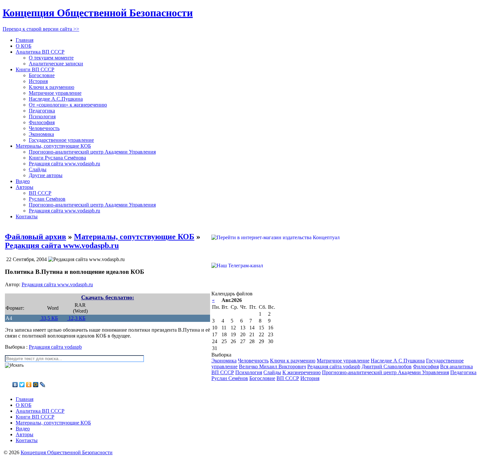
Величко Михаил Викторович (272, 366)
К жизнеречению (301, 372)
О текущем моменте (51, 57)
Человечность (44, 128)
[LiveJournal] (42, 384)
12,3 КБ (76, 318)
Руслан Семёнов (47, 199)
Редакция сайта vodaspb (55, 347)
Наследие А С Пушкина (398, 360)
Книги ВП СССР (35, 69)
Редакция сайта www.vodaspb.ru (64, 163)
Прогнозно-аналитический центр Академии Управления (92, 152)
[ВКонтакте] (15, 384)
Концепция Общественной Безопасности (98, 13)
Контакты (27, 216)
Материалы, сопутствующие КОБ (53, 146)
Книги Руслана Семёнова (57, 157)
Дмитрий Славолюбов (387, 366)
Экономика (41, 134)
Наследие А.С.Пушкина (56, 99)
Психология (42, 116)
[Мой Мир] (35, 384)
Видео (23, 181)
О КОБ (23, 46)
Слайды (37, 169)
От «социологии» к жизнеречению (68, 105)
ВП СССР (40, 193)
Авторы (24, 187)
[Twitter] (22, 384)
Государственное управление (61, 140)
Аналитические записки (56, 63)
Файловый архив (35, 236)
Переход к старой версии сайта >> (41, 29)
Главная (24, 40)
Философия (42, 122)
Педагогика (42, 110)
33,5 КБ (49, 318)
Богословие (42, 75)
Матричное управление (55, 93)
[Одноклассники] (29, 384)
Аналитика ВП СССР (40, 52)
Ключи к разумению (51, 87)
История (38, 81)
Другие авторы (45, 175)
